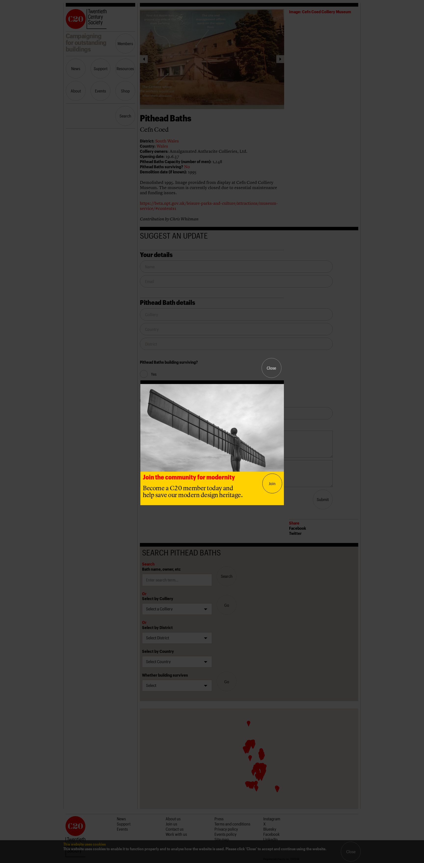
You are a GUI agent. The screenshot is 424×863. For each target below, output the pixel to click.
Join (272, 483)
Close (271, 367)
